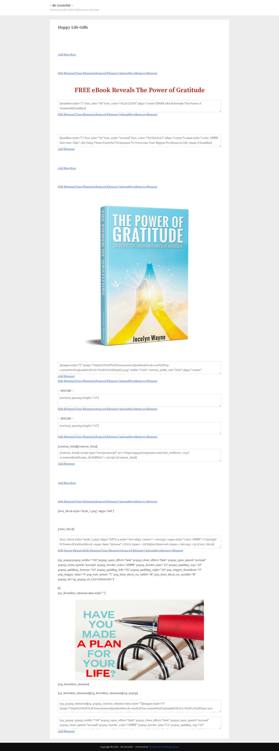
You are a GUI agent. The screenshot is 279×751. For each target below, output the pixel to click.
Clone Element (84, 73)
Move (132, 73)
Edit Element (66, 73)
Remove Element (146, 73)
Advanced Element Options (111, 73)
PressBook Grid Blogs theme (164, 746)
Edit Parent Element (71, 550)
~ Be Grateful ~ (61, 5)
